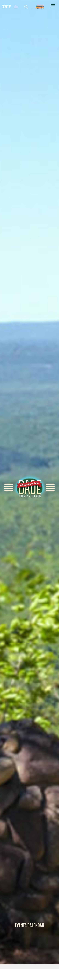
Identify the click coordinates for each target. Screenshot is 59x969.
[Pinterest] (33, 6)
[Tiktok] (27, 6)
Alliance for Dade (29, 487)
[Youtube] (45, 6)
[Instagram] (39, 6)
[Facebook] (21, 6)
